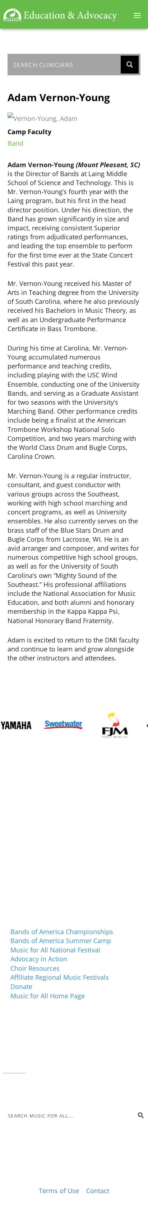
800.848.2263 (51, 1060)
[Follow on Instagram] (23, 1091)
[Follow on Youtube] (51, 1091)
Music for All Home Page (47, 996)
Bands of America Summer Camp (60, 940)
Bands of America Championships (61, 931)
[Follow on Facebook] (8, 1091)
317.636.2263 (63, 1051)
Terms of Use (59, 1190)
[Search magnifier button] (130, 65)
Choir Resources (35, 968)
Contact (14, 1069)
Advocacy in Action (38, 959)
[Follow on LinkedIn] (37, 1091)
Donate (21, 986)
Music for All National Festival (55, 950)
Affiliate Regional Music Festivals (59, 977)
